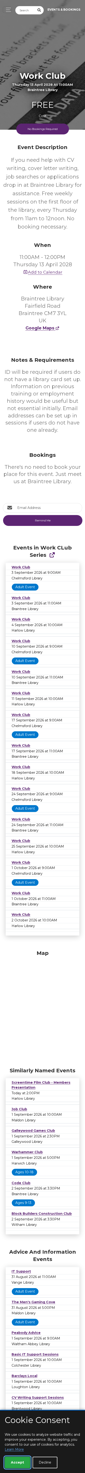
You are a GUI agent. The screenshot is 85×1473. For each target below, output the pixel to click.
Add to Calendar (45, 272)
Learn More (14, 1449)
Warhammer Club (27, 1152)
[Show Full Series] (52, 555)
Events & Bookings (63, 9)
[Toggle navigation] (7, 10)
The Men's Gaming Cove (33, 1302)
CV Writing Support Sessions (38, 1397)
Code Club (21, 1183)
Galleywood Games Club (33, 1130)
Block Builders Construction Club (42, 1213)
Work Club (21, 567)
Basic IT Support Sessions (35, 1354)
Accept (17, 1462)
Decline (45, 1462)
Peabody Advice (26, 1333)
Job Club (19, 1109)
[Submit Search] (39, 10)
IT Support (21, 1271)
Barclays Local (24, 1376)
